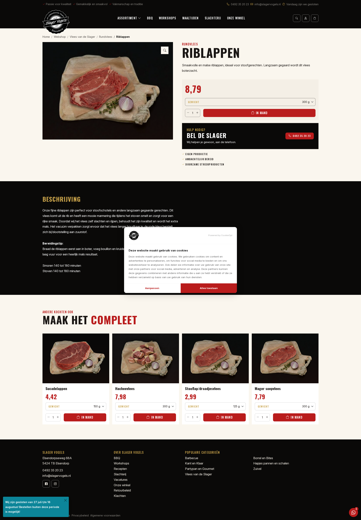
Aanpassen (152, 288)
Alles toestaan (209, 288)
